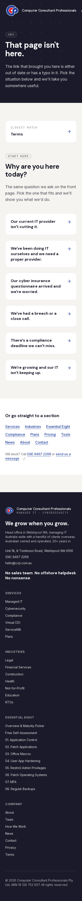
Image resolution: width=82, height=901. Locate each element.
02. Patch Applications (21, 747)
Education (12, 695)
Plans (34, 434)
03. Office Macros (18, 754)
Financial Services (18, 667)
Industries (33, 426)
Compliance (15, 434)
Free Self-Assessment (21, 733)
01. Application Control (21, 740)
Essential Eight (58, 426)
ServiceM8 (13, 629)
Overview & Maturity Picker (24, 726)
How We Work (15, 826)
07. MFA (10, 782)
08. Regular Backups (20, 789)
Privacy (10, 847)
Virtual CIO (12, 622)
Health (9, 681)
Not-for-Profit (14, 688)
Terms (9, 854)
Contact (41, 442)
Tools (65, 434)
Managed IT (14, 601)
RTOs (9, 702)
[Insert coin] (24, 458)
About (25, 442)
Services (12, 426)
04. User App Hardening (22, 761)
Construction (14, 674)
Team (9, 819)
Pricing (50, 434)
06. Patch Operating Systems (26, 775)
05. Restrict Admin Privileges (25, 768)
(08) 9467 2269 (39, 454)
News (10, 442)
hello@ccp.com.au (18, 563)
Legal (9, 660)
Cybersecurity (15, 608)
